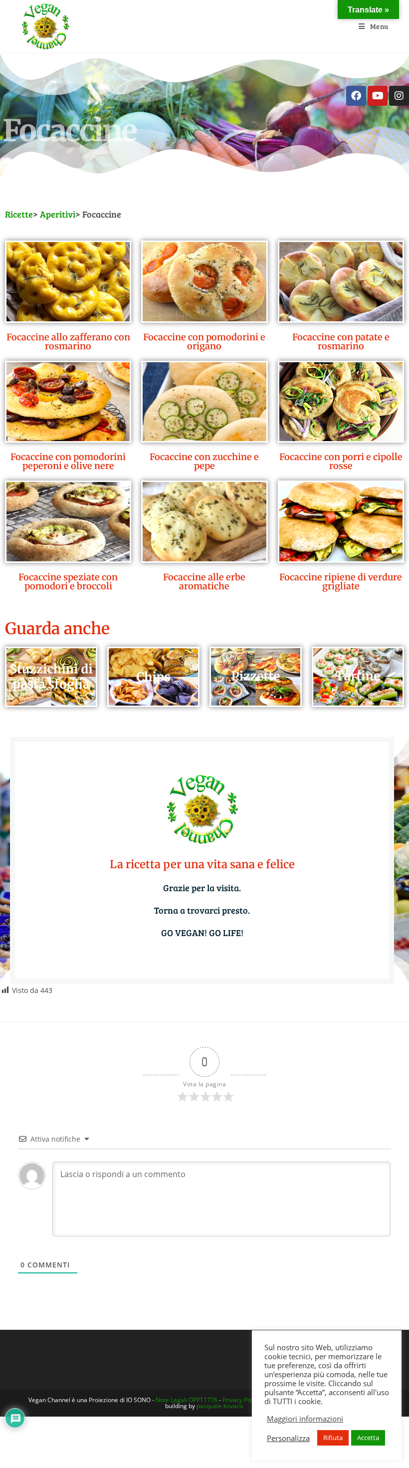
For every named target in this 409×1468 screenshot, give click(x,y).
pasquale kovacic (220, 1406)
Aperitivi (57, 214)
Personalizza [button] (288, 1438)
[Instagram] (399, 96)
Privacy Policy (241, 1400)
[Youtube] (378, 96)
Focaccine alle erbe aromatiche (204, 581)
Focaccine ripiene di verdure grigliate (340, 581)
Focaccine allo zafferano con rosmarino (68, 341)
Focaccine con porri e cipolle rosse (341, 461)
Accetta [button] (368, 1437)
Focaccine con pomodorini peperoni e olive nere (68, 461)
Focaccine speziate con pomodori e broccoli (68, 581)
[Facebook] (356, 96)
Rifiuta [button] (333, 1437)
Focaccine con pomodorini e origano (204, 341)
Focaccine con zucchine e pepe (204, 461)
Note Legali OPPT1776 (186, 1400)
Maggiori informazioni (305, 1418)
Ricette (19, 214)
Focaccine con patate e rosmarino (341, 341)
